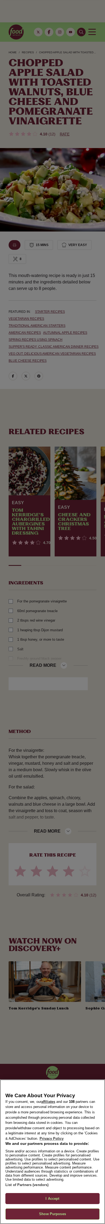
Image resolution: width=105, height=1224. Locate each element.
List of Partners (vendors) (26, 1185)
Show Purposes (52, 1214)
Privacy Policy (52, 1139)
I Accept (52, 1199)
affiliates (48, 1102)
